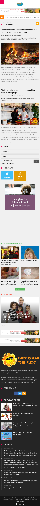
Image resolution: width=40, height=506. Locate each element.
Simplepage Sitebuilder (22, 500)
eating (17, 98)
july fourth (7, 39)
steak (19, 39)
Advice (6, 312)
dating (13, 98)
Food (20, 98)
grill (30, 38)
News (15, 39)
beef (16, 38)
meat (12, 39)
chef (4, 98)
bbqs (13, 38)
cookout (26, 38)
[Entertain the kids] (20, 2)
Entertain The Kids (8, 35)
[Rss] (24, 393)
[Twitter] (20, 393)
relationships (30, 98)
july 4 (2, 39)
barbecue (5, 38)
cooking (20, 38)
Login (36, 161)
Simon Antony (20, 501)
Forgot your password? (8, 163)
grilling (34, 38)
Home (2, 22)
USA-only (24, 39)
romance (3, 100)
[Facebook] (16, 393)
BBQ (10, 38)
